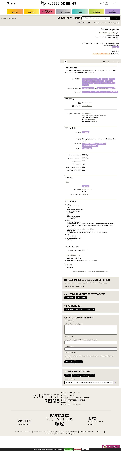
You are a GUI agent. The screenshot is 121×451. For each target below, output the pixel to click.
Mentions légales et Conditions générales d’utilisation (63, 432)
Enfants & (23, 424)
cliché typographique (89, 144)
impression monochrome (90, 146)
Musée (31, 11)
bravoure (99, 83)
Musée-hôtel (96, 11)
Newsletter (91, 424)
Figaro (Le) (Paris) (86, 190)
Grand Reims (27, 432)
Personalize (86, 449)
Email (92, 375)
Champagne (92, 119)
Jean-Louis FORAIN (87, 113)
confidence (109, 81)
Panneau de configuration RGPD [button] (53, 434)
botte (112, 83)
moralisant (86, 81)
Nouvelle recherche (68, 18)
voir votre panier (114, 23)
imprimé (115, 47)
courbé (85, 85)
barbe (106, 83)
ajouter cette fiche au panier (74, 309)
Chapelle (80, 11)
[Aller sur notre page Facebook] (57, 424)
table (98, 79)
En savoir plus (106, 4)
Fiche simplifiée (70, 298)
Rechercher (115, 18)
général (94, 81)
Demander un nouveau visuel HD (73, 286)
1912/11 (94, 121)
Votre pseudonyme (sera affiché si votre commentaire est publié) (80, 340)
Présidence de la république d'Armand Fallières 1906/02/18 (100, 92)
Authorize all (68, 449)
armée (101, 81)
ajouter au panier (100, 23)
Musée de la (47, 12)
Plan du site (100, 432)
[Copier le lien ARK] (115, 382)
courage (92, 83)
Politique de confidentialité (87, 432)
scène (85, 79)
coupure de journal (87, 106)
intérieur (92, 79)
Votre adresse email (69, 346)
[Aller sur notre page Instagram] (62, 424)
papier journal (87, 148)
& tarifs (95, 422)
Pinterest (84, 375)
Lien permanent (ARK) (69, 379)
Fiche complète (81, 298)
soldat (85, 83)
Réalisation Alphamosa (40, 432)
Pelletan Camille (88, 88)
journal (112, 79)
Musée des (15, 11)
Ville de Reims (19, 432)
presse (86, 186)
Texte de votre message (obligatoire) (73, 324)
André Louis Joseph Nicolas (105, 88)
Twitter (68, 375)
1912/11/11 (85, 194)
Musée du (64, 11)
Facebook (76, 375)
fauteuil (105, 79)
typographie (101, 144)
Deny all (77, 449)
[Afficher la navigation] (8, 3)
